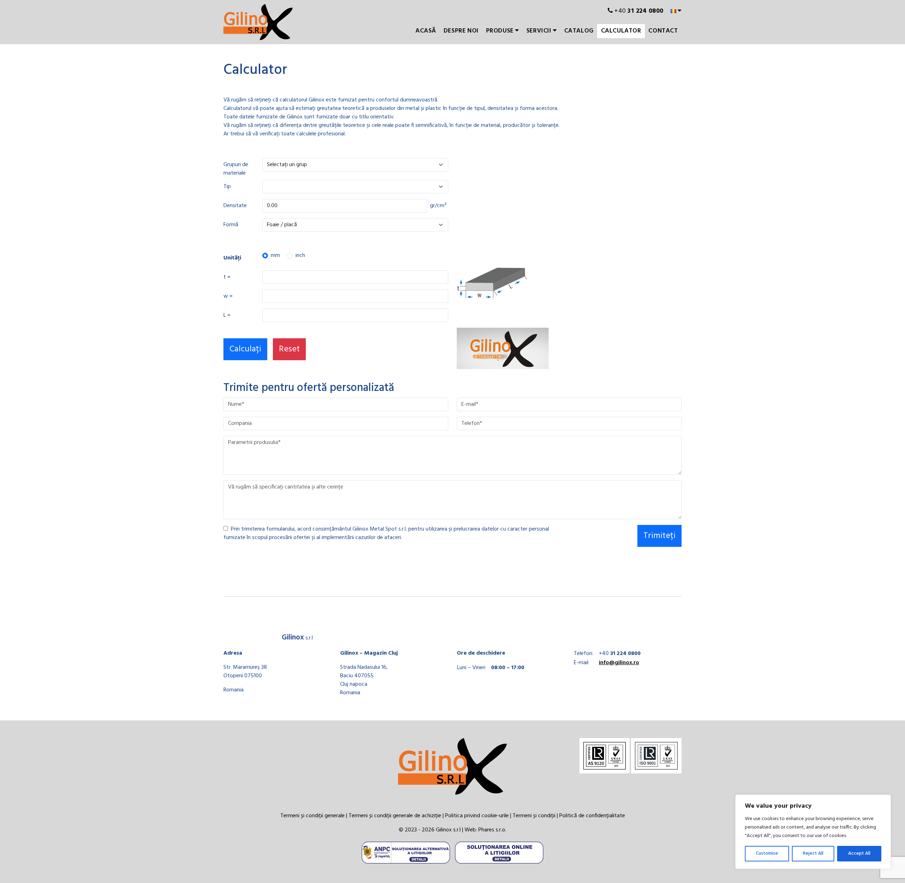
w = (228, 296)
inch (300, 255)
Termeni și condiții (534, 815)
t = (226, 277)
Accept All (859, 853)
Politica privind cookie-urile (477, 815)
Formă (230, 224)
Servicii (539, 31)
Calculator (621, 31)
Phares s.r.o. (492, 830)
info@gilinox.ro (619, 662)
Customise (767, 853)
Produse (500, 31)
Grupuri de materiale (235, 169)
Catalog (579, 31)
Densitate (235, 205)
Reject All (813, 853)
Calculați (245, 349)
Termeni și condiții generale (312, 815)
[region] (813, 832)
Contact (663, 31)
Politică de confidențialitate (592, 815)
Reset (289, 349)
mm (275, 255)
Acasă (425, 31)
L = (226, 315)
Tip (227, 186)
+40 (638, 11)
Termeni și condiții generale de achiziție (395, 815)
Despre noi (461, 31)
